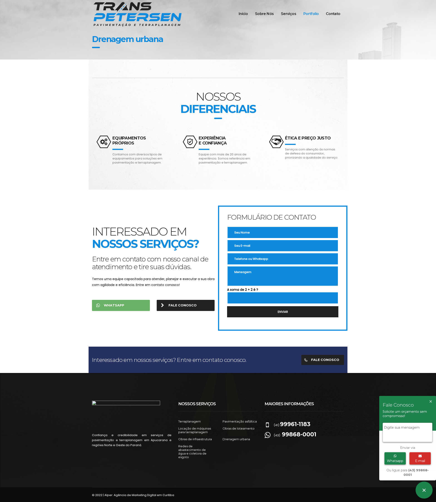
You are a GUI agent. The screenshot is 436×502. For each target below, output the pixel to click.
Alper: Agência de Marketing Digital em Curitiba (139, 495)
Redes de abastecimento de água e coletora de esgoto (192, 451)
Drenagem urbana (236, 439)
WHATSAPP (114, 305)
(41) (292, 425)
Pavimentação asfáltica (240, 421)
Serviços (288, 14)
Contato (333, 14)
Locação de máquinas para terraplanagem (194, 430)
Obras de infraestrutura (195, 439)
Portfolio (311, 14)
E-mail (420, 461)
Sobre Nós (264, 14)
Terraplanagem (189, 421)
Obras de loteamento (239, 428)
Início (243, 14)
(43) (295, 435)
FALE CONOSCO (182, 305)
